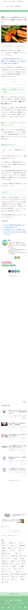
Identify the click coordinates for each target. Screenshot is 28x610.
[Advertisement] (14, 338)
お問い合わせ (20, 602)
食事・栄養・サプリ (7, 262)
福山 (9, 240)
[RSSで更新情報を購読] (18, 257)
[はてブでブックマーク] (15, 271)
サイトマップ (7, 602)
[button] (25, 352)
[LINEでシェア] (18, 271)
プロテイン (13, 265)
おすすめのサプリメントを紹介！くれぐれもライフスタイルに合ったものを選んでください (15, 232)
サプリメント (5, 265)
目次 (12, 81)
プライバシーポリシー (14, 605)
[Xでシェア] (9, 271)
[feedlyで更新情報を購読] (15, 257)
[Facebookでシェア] (12, 271)
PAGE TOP (14, 594)
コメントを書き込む (14, 531)
